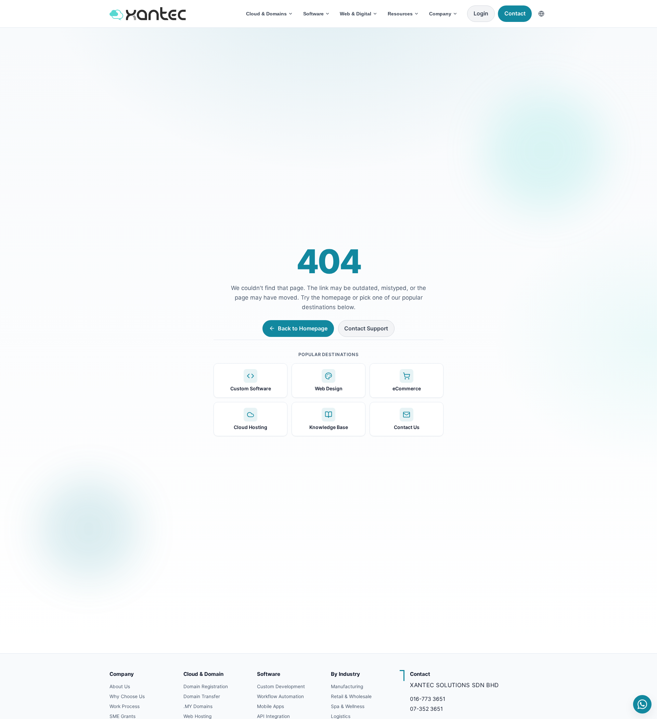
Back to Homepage (302, 328)
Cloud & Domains (266, 13)
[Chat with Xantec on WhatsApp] (642, 704)
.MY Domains (197, 706)
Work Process (125, 706)
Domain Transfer (201, 696)
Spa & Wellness (347, 706)
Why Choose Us (127, 696)
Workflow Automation (280, 696)
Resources (400, 13)
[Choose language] (541, 14)
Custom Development (281, 686)
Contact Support (366, 328)
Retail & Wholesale (351, 696)
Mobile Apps (270, 706)
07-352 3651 (426, 709)
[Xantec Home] (173, 13)
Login (481, 13)
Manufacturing (347, 686)
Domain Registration (205, 686)
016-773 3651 (427, 699)
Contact (515, 13)
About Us (120, 686)
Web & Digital (355, 13)
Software (313, 13)
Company (440, 13)
